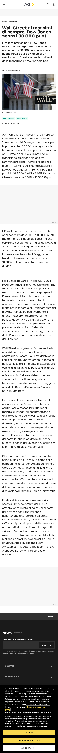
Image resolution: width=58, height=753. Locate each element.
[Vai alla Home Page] (29, 4)
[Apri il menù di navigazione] (4, 4)
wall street (8, 119)
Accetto (29, 732)
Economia (13, 21)
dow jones (22, 119)
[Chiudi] (54, 690)
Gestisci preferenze (28, 748)
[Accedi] (54, 4)
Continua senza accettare (28, 740)
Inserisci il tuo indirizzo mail (18, 639)
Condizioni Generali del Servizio (20, 654)
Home (4, 21)
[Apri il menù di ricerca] (48, 4)
